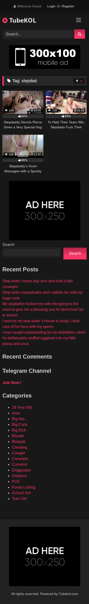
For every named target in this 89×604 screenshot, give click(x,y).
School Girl (21, 493)
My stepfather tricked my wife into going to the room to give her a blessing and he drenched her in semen (43, 309)
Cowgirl (18, 453)
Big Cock (19, 424)
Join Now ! (11, 383)
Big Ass (18, 419)
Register (68, 6)
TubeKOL (22, 20)
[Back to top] (74, 589)
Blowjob (19, 442)
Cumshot (19, 464)
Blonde (18, 436)
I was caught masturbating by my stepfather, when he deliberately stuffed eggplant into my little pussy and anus (44, 338)
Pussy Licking (23, 487)
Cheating (19, 447)
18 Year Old (22, 407)
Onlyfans (19, 476)
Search (8, 245)
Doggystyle (21, 470)
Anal (16, 413)
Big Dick (19, 430)
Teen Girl (19, 499)
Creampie (20, 459)
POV (16, 481)
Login (51, 6)
